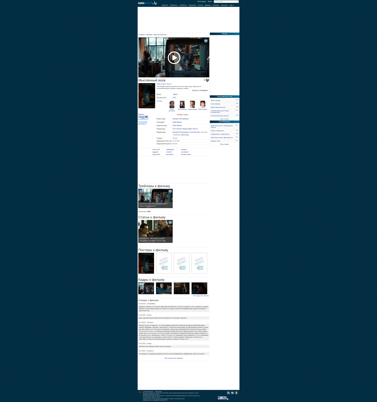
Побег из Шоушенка (217, 130)
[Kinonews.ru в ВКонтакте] (232, 393)
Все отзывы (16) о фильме (174, 358)
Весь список (224, 119)
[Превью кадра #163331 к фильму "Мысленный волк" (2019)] (164, 288)
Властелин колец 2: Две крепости (222, 137)
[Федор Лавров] (192, 105)
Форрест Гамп (215, 141)
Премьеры (174, 5)
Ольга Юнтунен (194, 132)
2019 (174, 97)
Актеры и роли (182, 115)
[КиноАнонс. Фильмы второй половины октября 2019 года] (155, 231)
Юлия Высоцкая (172, 109)
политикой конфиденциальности (179, 395)
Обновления (158, 391)
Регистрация (201, 1)
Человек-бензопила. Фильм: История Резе (220, 111)
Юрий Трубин (203, 109)
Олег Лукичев (177, 129)
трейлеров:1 (170, 149)
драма (175, 94)
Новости (165, 5)
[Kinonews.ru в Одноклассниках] (236, 393)
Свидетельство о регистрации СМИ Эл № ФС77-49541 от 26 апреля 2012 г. (164, 398)
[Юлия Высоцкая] (171, 105)
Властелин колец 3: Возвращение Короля (222, 126)
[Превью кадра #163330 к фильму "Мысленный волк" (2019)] (146, 288)
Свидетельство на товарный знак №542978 (155, 400)
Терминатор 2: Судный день (220, 134)
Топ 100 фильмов (224, 121)
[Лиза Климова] (182, 105)
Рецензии (192, 5)
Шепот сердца (215, 100)
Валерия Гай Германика (180, 119)
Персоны (224, 5)
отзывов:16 (185, 152)
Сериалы (216, 5)
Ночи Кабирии (215, 104)
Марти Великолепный (218, 107)
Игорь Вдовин (177, 125)
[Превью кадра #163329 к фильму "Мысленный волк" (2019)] (199, 288)
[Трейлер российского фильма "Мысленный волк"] (155, 199)
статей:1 (169, 152)
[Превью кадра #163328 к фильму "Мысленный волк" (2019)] (181, 288)
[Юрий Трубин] (202, 105)
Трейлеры (183, 5)
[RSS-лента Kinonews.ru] (228, 393)
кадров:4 (155, 152)
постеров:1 (169, 154)
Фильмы (208, 5)
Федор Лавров (192, 109)
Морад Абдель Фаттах (190, 129)
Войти (210, 1)
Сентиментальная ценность (220, 116)
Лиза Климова (182, 109)
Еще (231, 5)
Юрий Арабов (177, 122)
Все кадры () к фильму (201, 295)
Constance (204, 90)
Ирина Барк (185, 135)
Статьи (200, 5)
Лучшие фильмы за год (224, 96)
